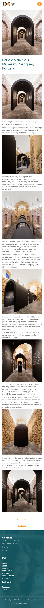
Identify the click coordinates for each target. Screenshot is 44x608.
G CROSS (5, 573)
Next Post (22, 526)
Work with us (7, 571)
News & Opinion (8, 576)
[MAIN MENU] (39, 4)
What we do (7, 568)
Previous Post (22, 520)
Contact (5, 578)
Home (4, 563)
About (4, 566)
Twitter (5, 589)
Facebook (6, 587)
